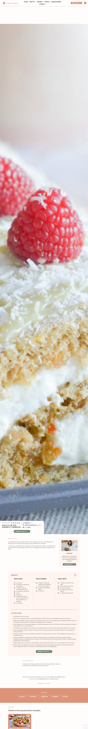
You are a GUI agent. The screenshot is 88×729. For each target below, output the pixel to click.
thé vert (65, 696)
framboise (55, 696)
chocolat (22, 696)
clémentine (44, 696)
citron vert (33, 696)
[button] (32, 2)
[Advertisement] (44, 15)
